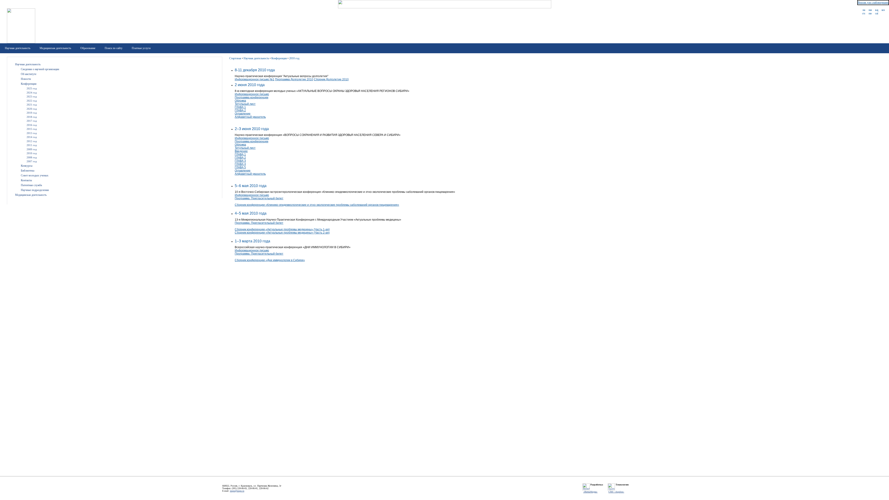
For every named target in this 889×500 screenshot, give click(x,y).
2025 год (32, 88)
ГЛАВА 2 (240, 110)
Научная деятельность (17, 48)
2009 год (32, 149)
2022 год (32, 100)
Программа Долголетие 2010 (294, 79)
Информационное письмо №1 (254, 79)
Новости (26, 79)
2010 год (32, 153)
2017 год (32, 120)
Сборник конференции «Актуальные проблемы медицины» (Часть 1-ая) (282, 229)
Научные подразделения (35, 190)
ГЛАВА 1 (240, 107)
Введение (241, 151)
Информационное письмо (252, 94)
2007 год (32, 161)
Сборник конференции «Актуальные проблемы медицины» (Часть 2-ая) (282, 232)
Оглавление (242, 113)
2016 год (32, 125)
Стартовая (235, 58)
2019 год (32, 112)
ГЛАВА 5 (240, 167)
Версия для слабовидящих (873, 2)
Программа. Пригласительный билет (259, 198)
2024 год (32, 92)
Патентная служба (31, 185)
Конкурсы (26, 165)
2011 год (32, 145)
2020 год (32, 108)
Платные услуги (141, 48)
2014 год (32, 137)
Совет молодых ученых (34, 175)
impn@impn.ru (237, 491)
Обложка (240, 100)
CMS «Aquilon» (616, 492)
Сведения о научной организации (40, 69)
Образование (87, 48)
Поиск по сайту (113, 48)
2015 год (32, 129)
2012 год (32, 141)
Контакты (26, 180)
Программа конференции (251, 97)
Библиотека (27, 170)
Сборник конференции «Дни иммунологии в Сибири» (270, 260)
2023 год (32, 96)
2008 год (32, 157)
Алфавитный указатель (250, 117)
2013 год (32, 133)
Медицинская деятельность (55, 48)
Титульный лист (245, 104)
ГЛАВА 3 (240, 160)
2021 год (32, 104)
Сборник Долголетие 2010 (331, 79)
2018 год (32, 117)
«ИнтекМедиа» (590, 492)
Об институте (28, 74)
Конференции (28, 83)
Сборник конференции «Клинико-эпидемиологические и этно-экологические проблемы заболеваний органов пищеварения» (317, 204)
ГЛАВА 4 (240, 164)
